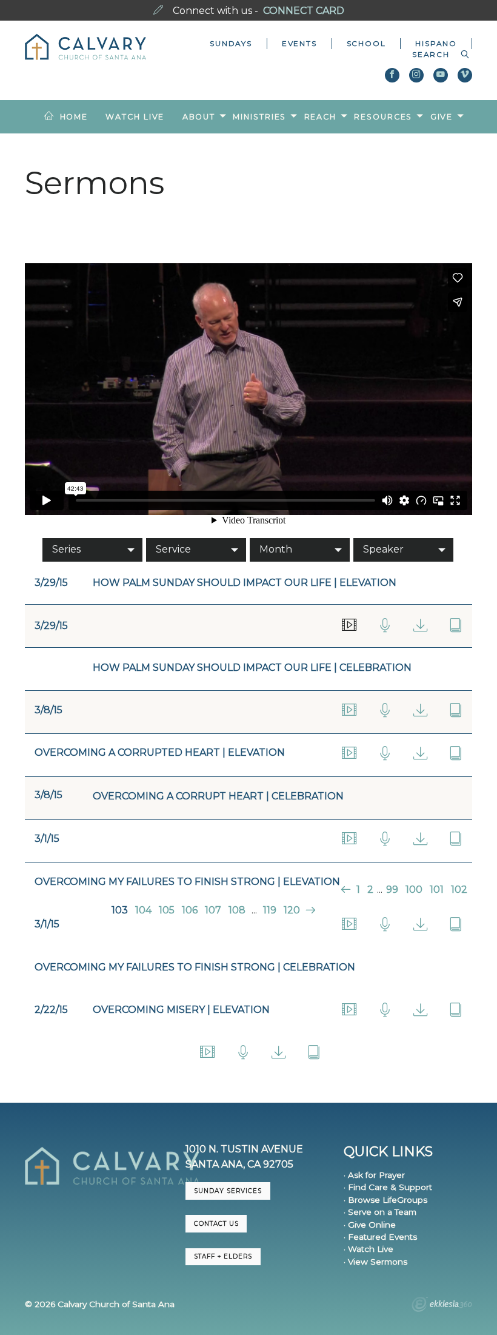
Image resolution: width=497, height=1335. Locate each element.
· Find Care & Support (388, 1187)
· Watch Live (368, 1249)
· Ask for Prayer (374, 1175)
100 (413, 889)
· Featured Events (380, 1237)
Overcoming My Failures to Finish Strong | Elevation (187, 881)
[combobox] (435, 54)
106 (190, 910)
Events (299, 43)
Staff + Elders (223, 1256)
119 (269, 910)
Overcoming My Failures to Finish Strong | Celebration (195, 967)
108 (236, 910)
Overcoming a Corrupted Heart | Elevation (160, 752)
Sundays (231, 43)
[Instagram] (416, 75)
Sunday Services (228, 1191)
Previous (347, 889)
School (366, 43)
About (198, 116)
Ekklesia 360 (442, 1306)
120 (292, 910)
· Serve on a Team (380, 1212)
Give (441, 116)
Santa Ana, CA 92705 (239, 1164)
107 (213, 910)
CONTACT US (216, 1224)
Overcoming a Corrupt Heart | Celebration (218, 796)
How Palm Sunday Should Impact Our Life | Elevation (244, 582)
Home (74, 116)
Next (309, 910)
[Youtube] (440, 75)
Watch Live (134, 116)
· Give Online (370, 1224)
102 (459, 889)
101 (437, 889)
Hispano (436, 43)
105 (167, 910)
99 (392, 889)
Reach (320, 116)
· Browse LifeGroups (385, 1200)
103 (120, 910)
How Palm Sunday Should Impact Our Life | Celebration (252, 667)
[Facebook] (392, 75)
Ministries (259, 116)
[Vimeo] (465, 75)
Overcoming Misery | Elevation (181, 1009)
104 (143, 910)
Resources (383, 116)
